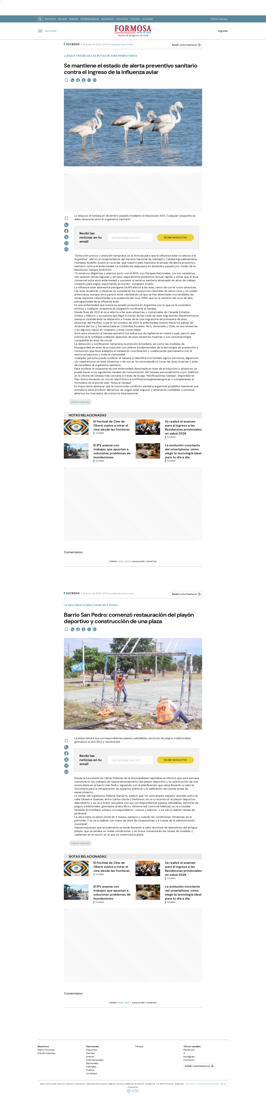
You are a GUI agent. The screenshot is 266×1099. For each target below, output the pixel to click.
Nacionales (107, 19)
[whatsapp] (72, 80)
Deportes (50, 19)
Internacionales (90, 19)
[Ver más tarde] (66, 80)
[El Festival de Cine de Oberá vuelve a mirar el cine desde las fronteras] (76, 427)
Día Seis (62, 19)
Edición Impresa (219, 19)
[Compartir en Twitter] (83, 80)
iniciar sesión (124, 561)
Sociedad (147, 19)
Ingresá (223, 31)
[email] (89, 80)
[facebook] (78, 80)
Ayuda (223, 1084)
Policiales (122, 19)
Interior (73, 19)
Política (135, 19)
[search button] (40, 19)
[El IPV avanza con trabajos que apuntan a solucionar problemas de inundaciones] (76, 451)
